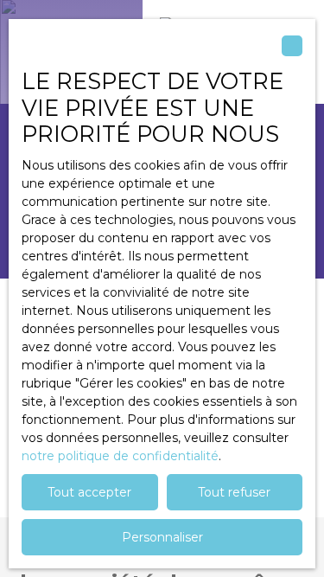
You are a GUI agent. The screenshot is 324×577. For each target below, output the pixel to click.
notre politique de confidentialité (120, 456)
